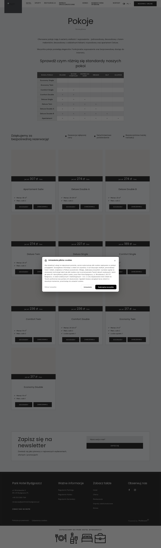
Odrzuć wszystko (50, 287)
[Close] (114, 260)
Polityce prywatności (71, 270)
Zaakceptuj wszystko (106, 287)
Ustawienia (88, 287)
